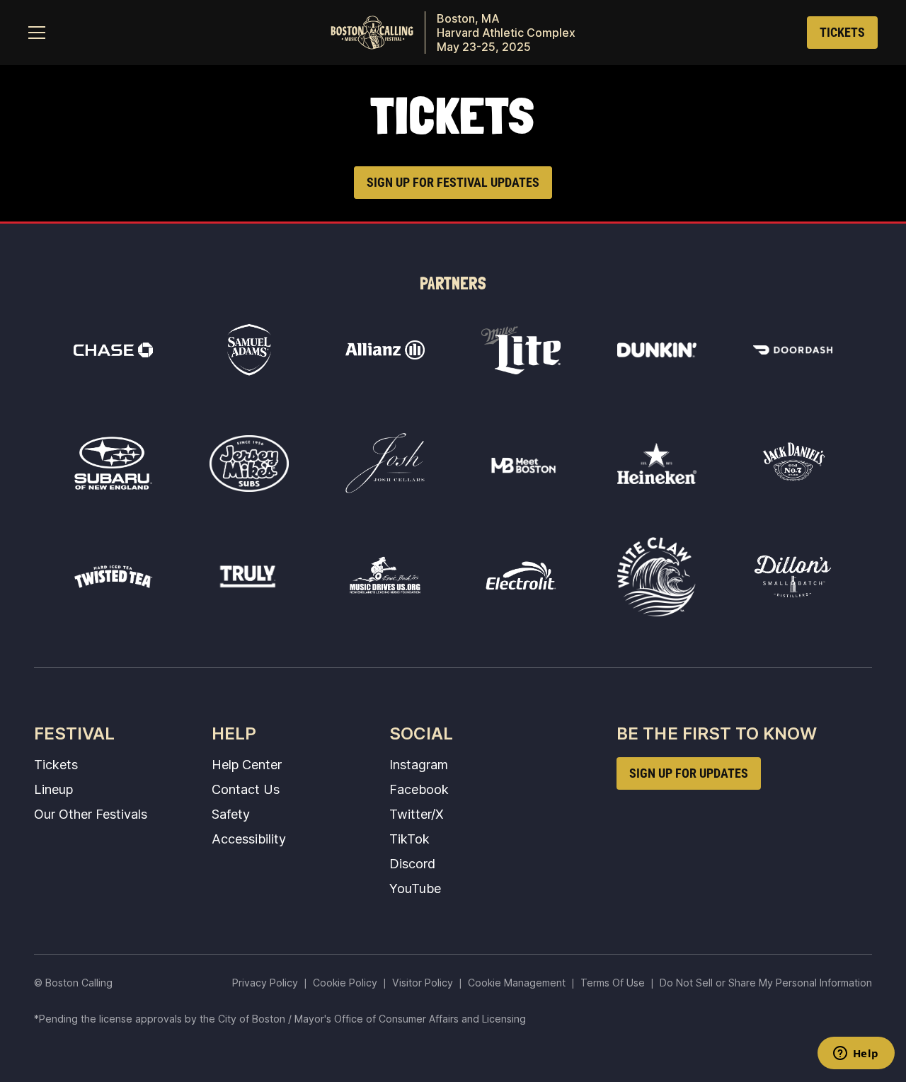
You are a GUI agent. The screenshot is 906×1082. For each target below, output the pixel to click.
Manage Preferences (517, 982)
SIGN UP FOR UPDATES (688, 773)
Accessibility (249, 838)
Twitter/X (416, 813)
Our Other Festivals (90, 813)
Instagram (418, 764)
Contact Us (246, 789)
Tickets (56, 764)
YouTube (415, 888)
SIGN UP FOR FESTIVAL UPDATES (453, 182)
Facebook (419, 789)
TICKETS (842, 32)
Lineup (53, 789)
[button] (37, 32)
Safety (231, 813)
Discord (412, 863)
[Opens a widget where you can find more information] (856, 1054)
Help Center (247, 764)
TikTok (409, 838)
